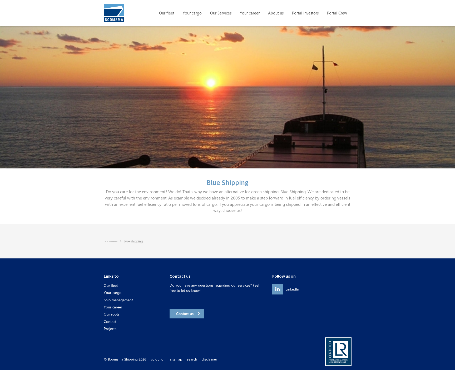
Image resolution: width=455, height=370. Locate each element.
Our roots (112, 314)
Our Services (220, 13)
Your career (250, 13)
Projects (110, 328)
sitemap (176, 359)
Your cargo (192, 13)
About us (276, 13)
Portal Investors (305, 13)
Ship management (118, 300)
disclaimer (209, 359)
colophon (158, 359)
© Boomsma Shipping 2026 (125, 359)
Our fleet (166, 13)
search (192, 359)
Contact (110, 321)
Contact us (185, 314)
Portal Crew (337, 13)
